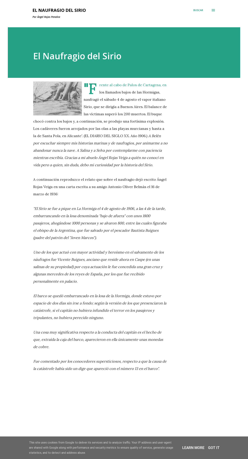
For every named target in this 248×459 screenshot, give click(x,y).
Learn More (193, 448)
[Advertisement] (94, 407)
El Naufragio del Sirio (59, 10)
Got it (214, 448)
